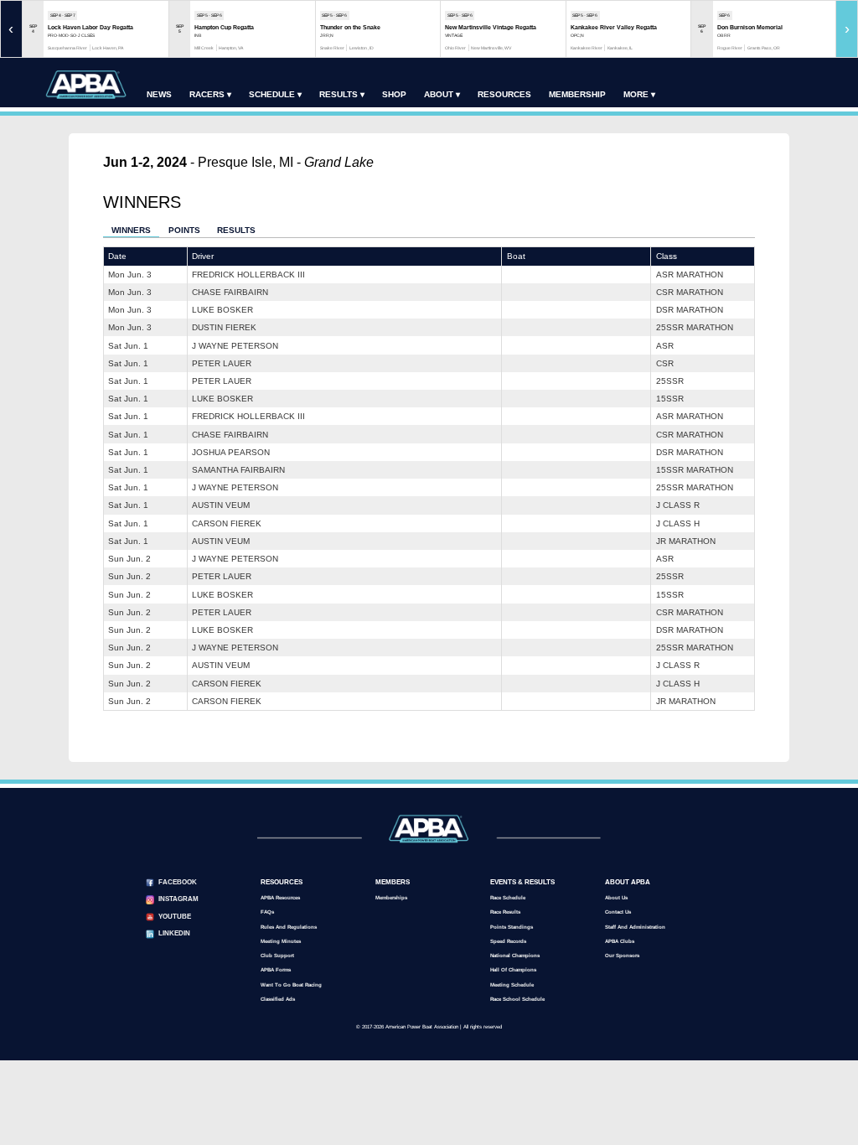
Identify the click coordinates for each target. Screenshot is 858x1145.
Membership (577, 94)
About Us (616, 897)
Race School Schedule (517, 999)
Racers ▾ (210, 94)
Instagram (178, 899)
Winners (131, 230)
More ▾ (639, 94)
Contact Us (618, 911)
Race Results (505, 911)
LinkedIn (174, 933)
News (159, 94)
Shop (394, 94)
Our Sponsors (622, 955)
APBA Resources (280, 897)
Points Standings (511, 927)
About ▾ (442, 94)
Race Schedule (507, 897)
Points (184, 230)
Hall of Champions (513, 969)
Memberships (391, 897)
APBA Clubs (619, 941)
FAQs (267, 911)
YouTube (174, 916)
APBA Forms (276, 969)
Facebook (177, 882)
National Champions (515, 955)
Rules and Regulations (289, 927)
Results (236, 230)
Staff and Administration (635, 927)
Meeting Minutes (281, 941)
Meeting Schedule (512, 984)
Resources (504, 94)
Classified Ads (278, 999)
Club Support (277, 955)
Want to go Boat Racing (291, 984)
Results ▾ (341, 94)
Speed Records (508, 941)
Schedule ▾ (275, 94)
